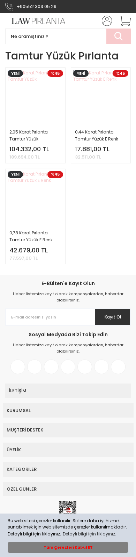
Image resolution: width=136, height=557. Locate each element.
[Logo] (35, 21)
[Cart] (123, 21)
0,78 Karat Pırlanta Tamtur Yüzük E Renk (31, 236)
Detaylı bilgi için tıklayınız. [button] (89, 534)
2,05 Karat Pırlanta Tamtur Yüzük (28, 135)
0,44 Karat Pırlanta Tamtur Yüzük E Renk (96, 135)
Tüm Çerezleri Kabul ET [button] (68, 547)
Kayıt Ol (113, 317)
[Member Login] (104, 21)
